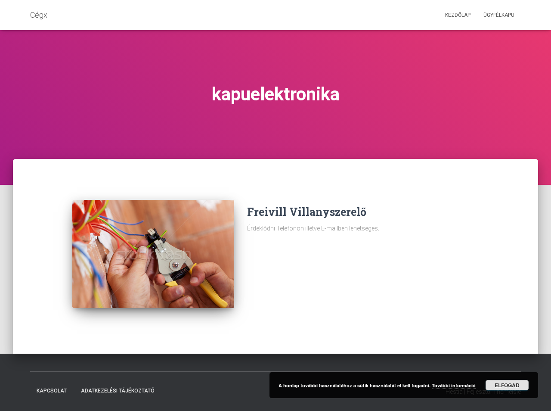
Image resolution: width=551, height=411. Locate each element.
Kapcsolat (52, 391)
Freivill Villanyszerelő (306, 212)
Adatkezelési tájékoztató (118, 391)
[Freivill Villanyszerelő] (153, 254)
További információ (454, 385)
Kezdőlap (458, 15)
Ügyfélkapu (498, 15)
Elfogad (507, 385)
